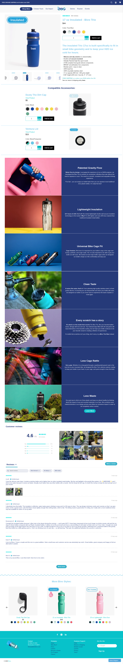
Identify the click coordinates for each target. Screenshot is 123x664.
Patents (53, 654)
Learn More (90, 411)
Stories (72, 9)
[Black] (64, 32)
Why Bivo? (54, 645)
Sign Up (101, 651)
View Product (30, 98)
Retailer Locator (78, 647)
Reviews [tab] (12, 464)
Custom (76, 648)
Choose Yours (38, 9)
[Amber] (37, 109)
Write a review (111, 464)
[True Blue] (74, 32)
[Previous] (7, 607)
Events (87, 9)
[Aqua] (28, 114)
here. (84, 80)
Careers (53, 648)
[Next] (116, 607)
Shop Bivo (26, 9)
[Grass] (47, 109)
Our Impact (49, 9)
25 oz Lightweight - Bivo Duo (100, 617)
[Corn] (84, 32)
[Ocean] (32, 143)
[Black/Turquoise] (28, 143)
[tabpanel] (61, 519)
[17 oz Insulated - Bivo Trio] (33, 42)
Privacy (76, 650)
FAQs (75, 643)
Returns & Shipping (79, 645)
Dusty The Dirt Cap (23, 617)
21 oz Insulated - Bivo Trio (61, 617)
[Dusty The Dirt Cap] (83, 105)
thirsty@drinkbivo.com (34, 647)
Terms (75, 652)
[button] (38, 444)
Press (52, 647)
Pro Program (54, 652)
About (52, 643)
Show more (61, 566)
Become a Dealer (56, 650)
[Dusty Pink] (42, 109)
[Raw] (69, 32)
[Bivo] (61, 9)
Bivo (9, 661)
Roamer (80, 9)
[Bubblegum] (79, 32)
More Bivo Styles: (61, 581)
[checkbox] (57, 470)
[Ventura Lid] (86, 139)
